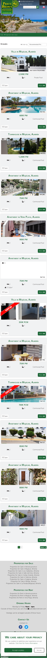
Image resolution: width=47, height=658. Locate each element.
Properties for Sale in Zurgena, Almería (23, 579)
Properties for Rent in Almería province (23, 593)
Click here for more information (26, 643)
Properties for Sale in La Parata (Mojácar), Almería (23, 583)
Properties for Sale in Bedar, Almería (23, 581)
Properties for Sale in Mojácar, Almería (23, 569)
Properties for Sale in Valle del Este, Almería (23, 573)
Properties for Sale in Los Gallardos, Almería (23, 571)
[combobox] (37, 44)
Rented (8, 308)
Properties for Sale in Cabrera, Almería (23, 577)
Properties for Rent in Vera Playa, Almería (23, 598)
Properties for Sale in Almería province (23, 567)
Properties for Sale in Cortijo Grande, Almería (23, 575)
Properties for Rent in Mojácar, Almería (23, 596)
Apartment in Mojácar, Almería (23, 92)
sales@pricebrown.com (27, 1)
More (41, 85)
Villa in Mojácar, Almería (23, 51)
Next (42, 547)
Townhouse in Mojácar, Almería (23, 134)
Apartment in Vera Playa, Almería (23, 216)
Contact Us (23, 623)
